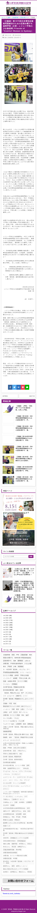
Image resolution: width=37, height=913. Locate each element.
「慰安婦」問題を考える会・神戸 (13, 693)
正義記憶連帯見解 (8, 850)
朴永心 (30, 844)
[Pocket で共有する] (23, 387)
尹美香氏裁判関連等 (16, 663)
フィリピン (6, 684)
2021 (7, 627)
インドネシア (7, 678)
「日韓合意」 (26, 768)
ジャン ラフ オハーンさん (11, 786)
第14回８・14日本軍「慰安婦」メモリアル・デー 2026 (18, 862)
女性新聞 (18, 814)
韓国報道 (20, 666)
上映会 (5, 712)
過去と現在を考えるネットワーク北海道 (15, 869)
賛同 (13, 866)
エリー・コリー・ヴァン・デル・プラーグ (16, 780)
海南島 (5, 737)
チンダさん (29, 693)
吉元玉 (15, 712)
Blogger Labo (22, 911)
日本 (21, 690)
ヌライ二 (6, 789)
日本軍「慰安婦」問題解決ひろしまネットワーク (18, 699)
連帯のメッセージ (21, 866)
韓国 (13, 655)
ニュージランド (25, 786)
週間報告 (20, 661)
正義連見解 (24, 655)
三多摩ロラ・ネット (18, 799)
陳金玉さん (22, 872)
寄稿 (13, 817)
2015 (7, 641)
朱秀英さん (22, 844)
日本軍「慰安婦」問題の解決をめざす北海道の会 (18, 834)
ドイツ (25, 696)
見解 (5, 37)
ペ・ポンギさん (8, 796)
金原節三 (6, 872)
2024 (7, 620)
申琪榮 (15, 858)
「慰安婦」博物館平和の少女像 (23, 737)
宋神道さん (6, 817)
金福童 (15, 678)
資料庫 (17, 675)
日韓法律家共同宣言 (9, 841)
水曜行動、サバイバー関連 (11, 715)
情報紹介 (17, 820)
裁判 (16, 690)
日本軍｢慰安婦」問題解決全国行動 (14, 687)
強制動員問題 (7, 731)
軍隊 (4, 768)
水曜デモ (18, 696)
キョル (17, 718)
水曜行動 (6, 663)
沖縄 (13, 709)
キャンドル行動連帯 (19, 783)
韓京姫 (30, 872)
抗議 (4, 681)
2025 (7, 618)
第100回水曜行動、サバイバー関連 (14, 765)
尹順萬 (24, 817)
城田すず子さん (16, 811)
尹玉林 (18, 817)
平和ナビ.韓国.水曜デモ (10, 754)
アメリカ (29, 709)
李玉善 (14, 847)
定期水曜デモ (17, 37)
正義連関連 (10, 37)
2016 (7, 639)
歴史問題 (18, 850)
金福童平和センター (14, 768)
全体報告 (21, 802)
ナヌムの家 (27, 663)
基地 (24, 811)
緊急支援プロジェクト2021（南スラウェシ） (17, 706)
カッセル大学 (7, 783)
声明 (17, 655)
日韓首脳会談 (21, 841)
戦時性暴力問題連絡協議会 (23, 658)
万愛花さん (6, 799)
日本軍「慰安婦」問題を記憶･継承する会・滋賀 (18, 734)
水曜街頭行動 (7, 858)
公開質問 (18, 724)
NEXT (31, 396)
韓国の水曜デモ (8, 658)
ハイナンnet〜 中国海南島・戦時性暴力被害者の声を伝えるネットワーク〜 (18, 792)
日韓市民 (6, 838)
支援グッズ (6, 826)
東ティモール (23, 712)
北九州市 (6, 805)
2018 (7, 634)
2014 (7, 644)
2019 (7, 632)
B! (19, 387)
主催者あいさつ (8, 802)
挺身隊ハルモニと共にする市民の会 (14, 823)
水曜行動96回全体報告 (10, 852)
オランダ (6, 740)
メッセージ (6, 709)
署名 (22, 715)
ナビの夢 (21, 721)
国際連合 (30, 724)
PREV (6, 396)
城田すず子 (6, 811)
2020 (7, 630)
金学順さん (13, 872)
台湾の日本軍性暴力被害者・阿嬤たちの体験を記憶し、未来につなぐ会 (18, 744)
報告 (30, 655)
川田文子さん (22, 751)
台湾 (10, 712)
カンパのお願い (8, 718)
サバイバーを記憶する (10, 721)
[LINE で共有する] (27, 387)
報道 (14, 703)
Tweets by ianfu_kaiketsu (11, 893)
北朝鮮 (12, 805)
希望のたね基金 (8, 820)
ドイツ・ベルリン (25, 672)
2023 (7, 623)
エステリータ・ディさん (24, 777)
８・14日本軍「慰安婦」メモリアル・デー (16, 669)
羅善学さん (6, 866)
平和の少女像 (24, 675)
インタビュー (16, 774)
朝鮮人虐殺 (6, 844)
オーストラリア (15, 740)
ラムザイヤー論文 (8, 724)
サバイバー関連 (8, 675)
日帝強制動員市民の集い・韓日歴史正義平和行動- (18, 829)
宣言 (14, 751)
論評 (27, 715)
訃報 (14, 666)
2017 (7, 637)
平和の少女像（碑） (25, 678)
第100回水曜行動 (8, 690)
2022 (7, 625)
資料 (28, 765)
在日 (28, 808)
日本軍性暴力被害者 (9, 762)
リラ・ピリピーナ (8, 696)
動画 (24, 724)
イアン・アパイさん (25, 771)
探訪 (20, 754)
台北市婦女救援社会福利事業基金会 (14, 808)
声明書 (10, 748)
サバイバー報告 (22, 681)
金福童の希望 (12, 681)
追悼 (10, 737)
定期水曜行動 (7, 751)
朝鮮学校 (14, 844)
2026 (7, 615)
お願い (23, 709)
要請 (17, 709)
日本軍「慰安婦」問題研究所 (12, 757)
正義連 (5, 703)
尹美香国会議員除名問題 (10, 672)
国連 (4, 748)
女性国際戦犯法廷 (8, 814)
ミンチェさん (19, 796)
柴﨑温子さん (22, 847)
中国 (10, 703)
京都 (16, 802)
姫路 (24, 814)
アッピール (6, 771)
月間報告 (14, 684)
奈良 (29, 811)
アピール (14, 771)
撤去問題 (29, 823)
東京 (4, 666)
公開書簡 (29, 802)
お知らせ (27, 661)
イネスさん (6, 774)
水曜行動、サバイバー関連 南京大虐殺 (15, 855)
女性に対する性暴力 (19, 748)
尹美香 (10, 666)
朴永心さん (6, 847)
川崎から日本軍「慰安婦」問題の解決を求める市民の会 (18, 727)
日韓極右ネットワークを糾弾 (19, 838)
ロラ (25, 796)
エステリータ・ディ (9, 777)
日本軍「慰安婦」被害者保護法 (12, 759)
